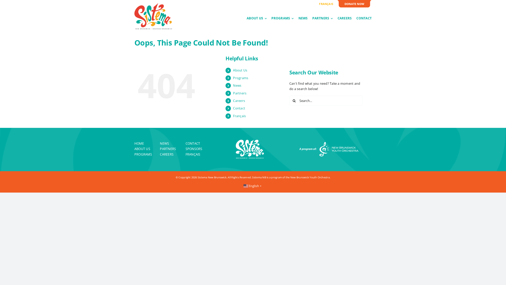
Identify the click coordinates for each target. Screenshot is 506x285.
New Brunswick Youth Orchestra (310, 177)
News (237, 85)
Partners (239, 93)
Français (239, 116)
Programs (240, 78)
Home (139, 143)
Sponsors (194, 149)
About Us (240, 70)
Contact (239, 108)
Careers (239, 101)
